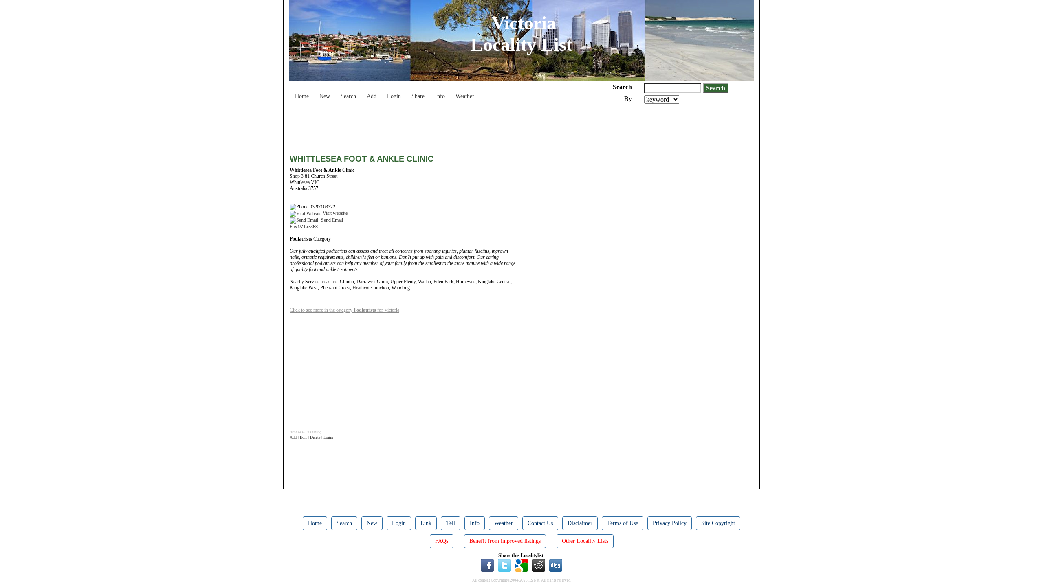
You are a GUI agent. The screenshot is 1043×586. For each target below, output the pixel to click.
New (324, 96)
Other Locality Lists (585, 541)
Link (425, 523)
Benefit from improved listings (505, 541)
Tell (450, 523)
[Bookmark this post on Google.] (521, 565)
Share (418, 96)
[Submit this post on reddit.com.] (538, 565)
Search (348, 96)
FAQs (441, 541)
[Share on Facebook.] (487, 565)
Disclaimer (580, 523)
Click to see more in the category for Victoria (344, 310)
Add (371, 96)
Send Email (331, 220)
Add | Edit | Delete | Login (311, 437)
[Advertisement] (438, 126)
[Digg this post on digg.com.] (555, 565)
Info (440, 96)
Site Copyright (718, 523)
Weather (464, 96)
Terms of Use (622, 523)
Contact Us (540, 523)
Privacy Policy (670, 523)
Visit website (334, 213)
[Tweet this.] (504, 565)
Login (394, 96)
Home (302, 96)
